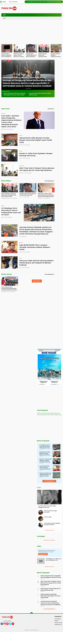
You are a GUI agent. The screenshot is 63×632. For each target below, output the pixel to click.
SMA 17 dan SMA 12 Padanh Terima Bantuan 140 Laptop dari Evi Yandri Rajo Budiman (19, 55)
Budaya (52, 413)
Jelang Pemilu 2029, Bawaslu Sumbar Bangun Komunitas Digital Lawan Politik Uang (35, 140)
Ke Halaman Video (49, 566)
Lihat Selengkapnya (49, 180)
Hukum (52, 414)
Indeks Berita (51, 108)
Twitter (11, 625)
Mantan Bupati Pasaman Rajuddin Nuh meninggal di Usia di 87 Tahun (6, 55)
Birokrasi (57, 413)
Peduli (48, 413)
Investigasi (41, 536)
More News (36, 281)
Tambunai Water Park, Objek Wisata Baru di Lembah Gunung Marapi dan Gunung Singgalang (45, 474)
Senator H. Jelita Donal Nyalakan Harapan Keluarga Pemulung (36, 155)
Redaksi (56, 620)
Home (4, 1)
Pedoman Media (58, 622)
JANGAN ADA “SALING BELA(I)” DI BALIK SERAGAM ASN (31, 55)
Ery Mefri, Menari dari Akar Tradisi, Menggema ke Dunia (47, 506)
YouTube (14, 625)
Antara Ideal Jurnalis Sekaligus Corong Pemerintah (52, 524)
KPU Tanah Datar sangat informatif (50, 511)
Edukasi (43, 414)
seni (3, 75)
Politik (38, 414)
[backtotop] (31, 613)
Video (5, 18)
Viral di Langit (47, 517)
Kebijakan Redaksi (59, 624)
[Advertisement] (34, 15)
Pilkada (44, 413)
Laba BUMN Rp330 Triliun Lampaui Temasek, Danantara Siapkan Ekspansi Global (34, 247)
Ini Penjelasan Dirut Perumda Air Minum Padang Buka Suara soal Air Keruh (44, 446)
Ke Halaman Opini (49, 530)
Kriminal (47, 414)
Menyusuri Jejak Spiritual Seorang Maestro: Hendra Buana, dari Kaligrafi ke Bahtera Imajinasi (36, 263)
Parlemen (39, 413)
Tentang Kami (58, 618)
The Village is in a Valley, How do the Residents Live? (53, 559)
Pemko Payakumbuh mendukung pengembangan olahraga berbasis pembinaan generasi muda (9, 288)
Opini (39, 487)
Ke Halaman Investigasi (49, 540)
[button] (25, 88)
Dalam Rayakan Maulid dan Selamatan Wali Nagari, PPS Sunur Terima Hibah (43, 55)
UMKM (56, 414)
